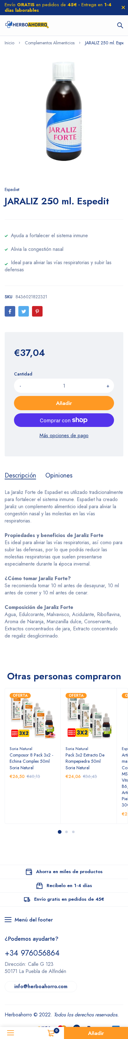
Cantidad (23, 374)
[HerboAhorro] (27, 25)
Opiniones (58, 475)
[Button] (120, 25)
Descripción (20, 475)
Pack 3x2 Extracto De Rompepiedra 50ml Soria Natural (85, 761)
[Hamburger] (10, 1033)
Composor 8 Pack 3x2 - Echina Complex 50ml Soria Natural (31, 761)
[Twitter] (23, 311)
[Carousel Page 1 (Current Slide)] (60, 832)
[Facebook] (10, 311)
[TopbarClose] (123, 7)
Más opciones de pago (64, 435)
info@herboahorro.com (40, 986)
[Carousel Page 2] (66, 832)
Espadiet (12, 189)
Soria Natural (21, 749)
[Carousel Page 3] (73, 832)
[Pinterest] (37, 311)
